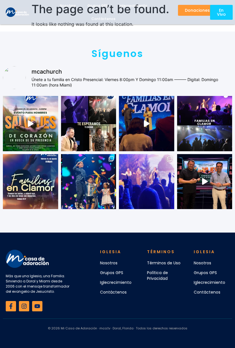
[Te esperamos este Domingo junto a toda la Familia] (88, 123)
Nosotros (108, 263)
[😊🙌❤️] (146, 181)
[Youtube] (37, 306)
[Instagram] (24, 306)
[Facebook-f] (11, 306)
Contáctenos (103, 18)
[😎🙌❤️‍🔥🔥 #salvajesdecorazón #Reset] (30, 123)
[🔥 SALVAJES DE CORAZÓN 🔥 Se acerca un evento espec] (204, 181)
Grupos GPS (111, 273)
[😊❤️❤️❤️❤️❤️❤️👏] (88, 181)
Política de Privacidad (157, 275)
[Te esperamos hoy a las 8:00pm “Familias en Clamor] (204, 123)
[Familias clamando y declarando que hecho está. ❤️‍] (146, 123)
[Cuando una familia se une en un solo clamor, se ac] (30, 181)
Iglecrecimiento (116, 282)
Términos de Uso (164, 263)
